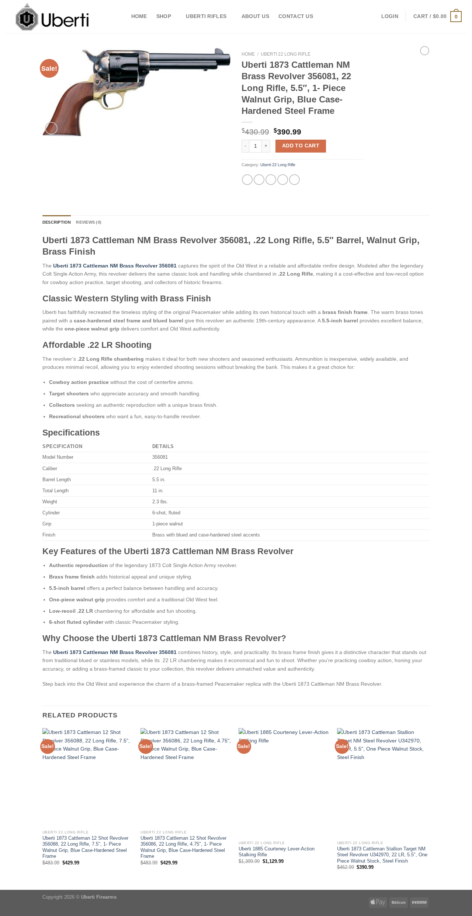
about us (255, 16)
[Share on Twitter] (259, 179)
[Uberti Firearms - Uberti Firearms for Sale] (53, 16)
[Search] (118, 16)
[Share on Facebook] (247, 179)
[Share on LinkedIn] (294, 179)
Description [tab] (56, 222)
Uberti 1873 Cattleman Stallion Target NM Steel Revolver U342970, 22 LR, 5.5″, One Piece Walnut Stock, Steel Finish (382, 855)
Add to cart (301, 145)
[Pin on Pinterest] (282, 179)
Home (139, 16)
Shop (163, 16)
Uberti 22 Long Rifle (285, 54)
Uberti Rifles (206, 16)
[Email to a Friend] (271, 179)
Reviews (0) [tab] (88, 222)
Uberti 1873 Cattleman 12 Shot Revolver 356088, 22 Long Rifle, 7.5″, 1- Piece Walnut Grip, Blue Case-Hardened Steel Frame (85, 847)
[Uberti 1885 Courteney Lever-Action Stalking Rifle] (284, 782)
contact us (295, 16)
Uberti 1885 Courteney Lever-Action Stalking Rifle (277, 851)
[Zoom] (51, 128)
